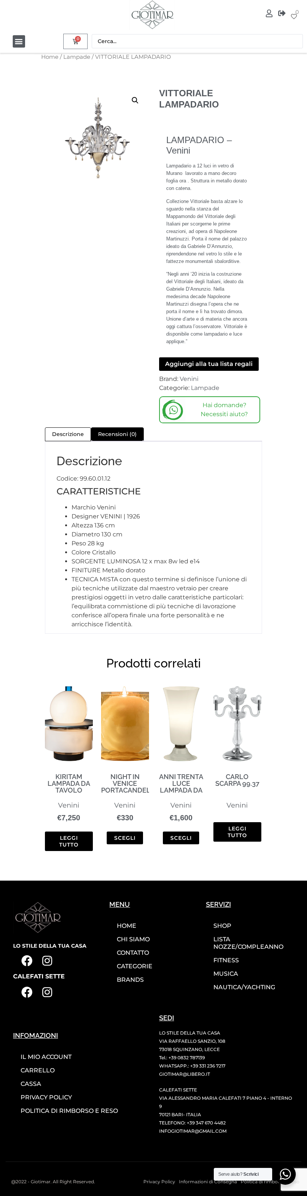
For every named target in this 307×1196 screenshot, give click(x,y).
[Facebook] (27, 960)
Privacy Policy (159, 1181)
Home (49, 57)
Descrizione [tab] (68, 434)
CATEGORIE (134, 966)
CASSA (31, 1083)
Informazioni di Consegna (208, 1181)
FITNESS (226, 960)
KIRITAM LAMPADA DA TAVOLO (69, 783)
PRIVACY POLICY (46, 1097)
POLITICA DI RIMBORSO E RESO (69, 1110)
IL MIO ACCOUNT (46, 1056)
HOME (126, 925)
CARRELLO (38, 1070)
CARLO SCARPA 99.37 (237, 780)
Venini (189, 378)
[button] (19, 41)
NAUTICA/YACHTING (244, 987)
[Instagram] (47, 960)
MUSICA (225, 973)
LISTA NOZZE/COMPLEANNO (248, 943)
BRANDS (130, 979)
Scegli (125, 838)
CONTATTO (133, 952)
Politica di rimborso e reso (270, 1181)
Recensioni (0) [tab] (117, 434)
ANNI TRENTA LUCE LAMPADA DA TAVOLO (181, 787)
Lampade (76, 57)
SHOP (222, 925)
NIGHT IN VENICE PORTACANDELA (128, 783)
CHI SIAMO (133, 939)
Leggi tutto (69, 841)
